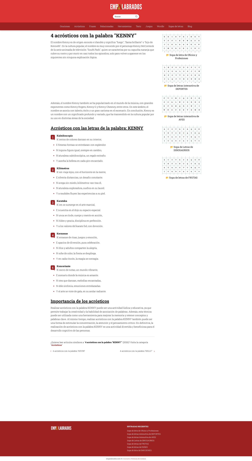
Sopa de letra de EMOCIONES (139, 450)
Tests (138, 26)
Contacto (126, 459)
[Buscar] (136, 16)
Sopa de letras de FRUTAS (138, 444)
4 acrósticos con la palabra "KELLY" (136, 351)
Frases (92, 26)
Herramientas (125, 26)
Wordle (160, 26)
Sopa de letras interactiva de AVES (141, 437)
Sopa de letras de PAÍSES (137, 447)
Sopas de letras (176, 26)
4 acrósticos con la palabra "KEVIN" (69, 351)
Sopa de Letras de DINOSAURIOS (140, 440)
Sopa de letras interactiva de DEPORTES (144, 434)
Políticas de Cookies (138, 459)
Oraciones (65, 26)
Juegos (149, 26)
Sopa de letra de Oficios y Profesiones (143, 430)
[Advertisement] (102, 80)
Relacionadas (106, 26)
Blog (190, 26)
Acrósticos (79, 26)
